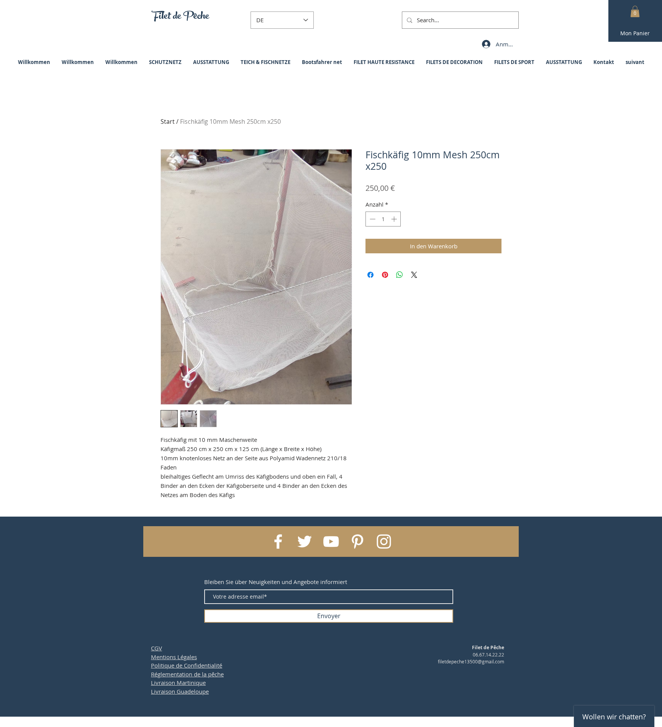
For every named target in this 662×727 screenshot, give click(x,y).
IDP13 (376, 723)
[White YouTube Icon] (331, 541)
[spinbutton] (383, 219)
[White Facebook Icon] (278, 541)
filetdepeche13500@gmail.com (471, 661)
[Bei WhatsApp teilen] (399, 274)
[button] (635, 11)
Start (168, 121)
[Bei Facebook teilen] (370, 274)
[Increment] (395, 219)
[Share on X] (414, 274)
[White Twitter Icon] (304, 541)
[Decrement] (372, 219)
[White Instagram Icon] (383, 541)
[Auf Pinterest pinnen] (385, 274)
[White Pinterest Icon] (357, 541)
